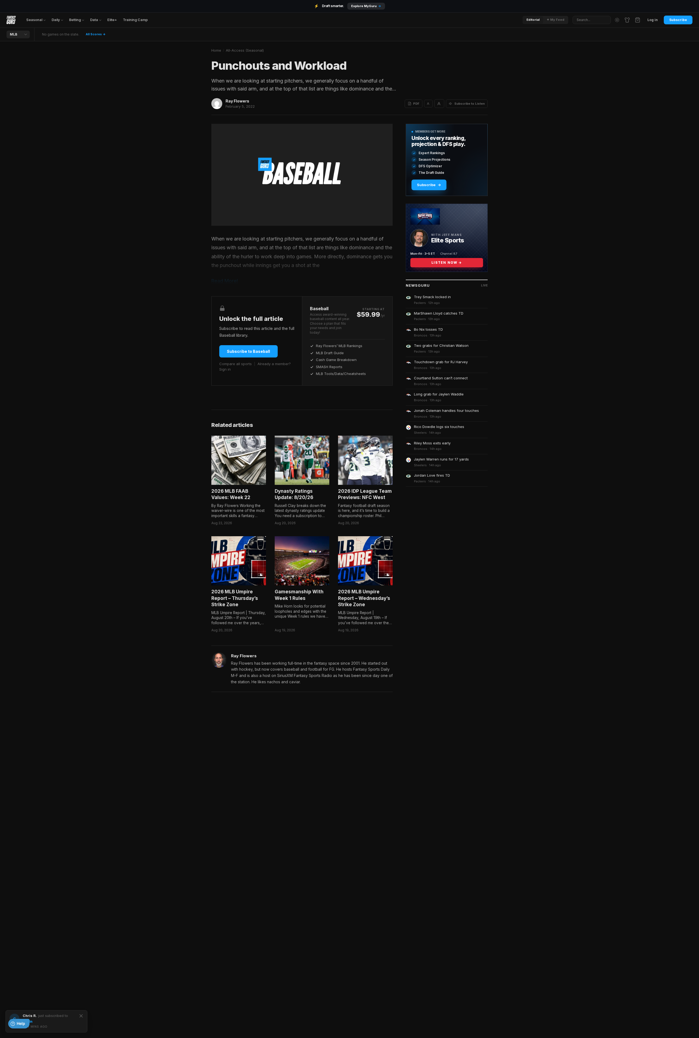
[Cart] (637, 20)
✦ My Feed (555, 20)
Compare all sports (235, 364)
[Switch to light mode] (617, 20)
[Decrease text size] (428, 103)
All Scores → (96, 34)
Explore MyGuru (366, 6)
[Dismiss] (81, 1016)
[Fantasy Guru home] (11, 20)
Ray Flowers (237, 101)
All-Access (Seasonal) (245, 50)
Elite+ (112, 20)
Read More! (224, 281)
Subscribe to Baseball (248, 351)
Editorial (533, 20)
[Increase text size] (439, 103)
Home (216, 50)
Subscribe (678, 20)
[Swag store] (627, 20)
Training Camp (135, 20)
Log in (652, 20)
